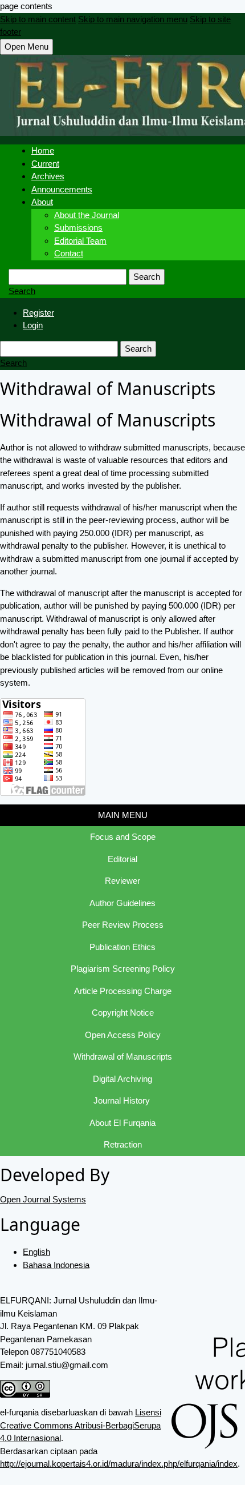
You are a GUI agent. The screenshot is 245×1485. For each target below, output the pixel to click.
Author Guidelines (122, 903)
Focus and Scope (123, 837)
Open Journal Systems (43, 1199)
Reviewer (122, 881)
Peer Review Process (123, 924)
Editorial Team (80, 241)
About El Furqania (122, 1123)
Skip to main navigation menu (132, 19)
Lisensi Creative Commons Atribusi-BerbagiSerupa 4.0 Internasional (80, 1425)
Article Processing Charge (123, 991)
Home (42, 150)
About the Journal (86, 215)
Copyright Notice (123, 1012)
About (42, 202)
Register (38, 312)
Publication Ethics (122, 947)
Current (45, 163)
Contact (68, 253)
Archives (47, 176)
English (36, 1252)
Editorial (122, 859)
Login (33, 325)
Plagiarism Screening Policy (123, 968)
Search (146, 276)
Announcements (61, 189)
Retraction (123, 1144)
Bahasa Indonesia (56, 1265)
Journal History (122, 1100)
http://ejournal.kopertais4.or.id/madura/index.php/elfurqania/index (119, 1463)
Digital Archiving (122, 1079)
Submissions (78, 227)
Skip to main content (38, 19)
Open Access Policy (123, 1035)
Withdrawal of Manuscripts (123, 1056)
